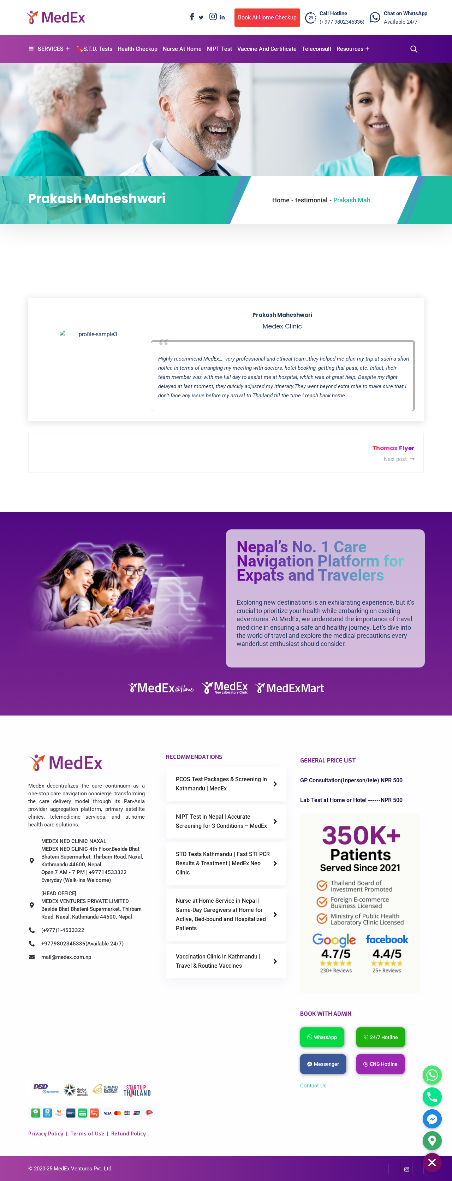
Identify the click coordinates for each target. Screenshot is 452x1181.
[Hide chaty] (432, 1162)
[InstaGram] (406, 1168)
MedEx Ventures (73, 1168)
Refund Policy (128, 1133)
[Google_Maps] (432, 1140)
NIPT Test (219, 49)
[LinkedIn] (222, 17)
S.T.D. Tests (97, 49)
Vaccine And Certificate (267, 49)
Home (281, 200)
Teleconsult (316, 49)
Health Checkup (137, 49)
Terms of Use (87, 1133)
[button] (412, 49)
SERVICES (51, 49)
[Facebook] (190, 17)
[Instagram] (211, 17)
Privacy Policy (45, 1133)
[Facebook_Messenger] (432, 1118)
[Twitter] (201, 17)
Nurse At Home (182, 49)
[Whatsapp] (432, 1075)
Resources (350, 49)
